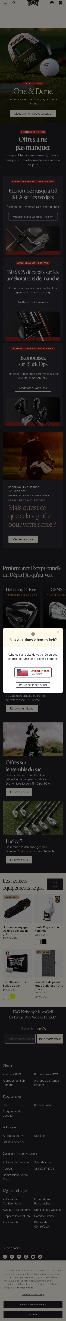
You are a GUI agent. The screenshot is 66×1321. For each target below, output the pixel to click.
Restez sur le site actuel (33, 684)
